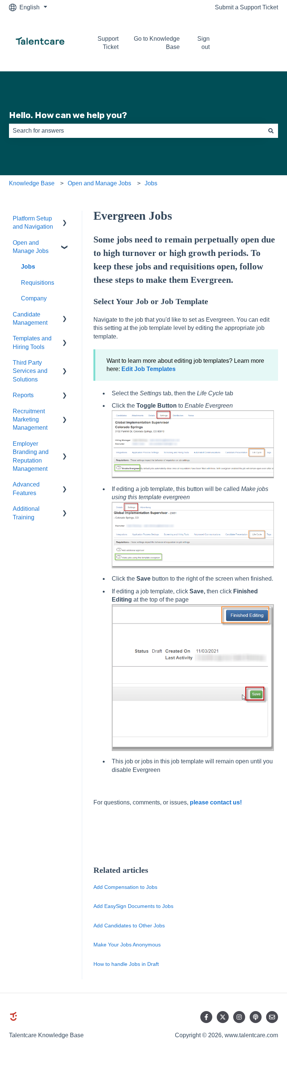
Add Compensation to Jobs (125, 887)
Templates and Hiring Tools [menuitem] (32, 342)
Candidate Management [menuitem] (30, 318)
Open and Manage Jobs (99, 183)
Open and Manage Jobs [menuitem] (31, 247)
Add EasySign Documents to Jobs (133, 906)
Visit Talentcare (254, 43)
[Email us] (272, 1017)
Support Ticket (108, 42)
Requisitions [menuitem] (37, 282)
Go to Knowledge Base (157, 42)
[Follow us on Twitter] (223, 1017)
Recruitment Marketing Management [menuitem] (30, 419)
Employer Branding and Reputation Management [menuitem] (31, 456)
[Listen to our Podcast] (256, 1017)
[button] (65, 219)
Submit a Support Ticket (246, 7)
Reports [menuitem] (23, 395)
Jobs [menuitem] (28, 266)
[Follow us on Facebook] (206, 1017)
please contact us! (216, 802)
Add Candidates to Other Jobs (129, 925)
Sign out (203, 42)
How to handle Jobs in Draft (126, 964)
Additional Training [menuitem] (26, 513)
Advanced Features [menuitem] (26, 488)
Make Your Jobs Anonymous (127, 945)
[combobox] (136, 131)
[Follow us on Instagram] (239, 1017)
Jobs (151, 183)
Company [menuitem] (34, 298)
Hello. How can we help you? (68, 115)
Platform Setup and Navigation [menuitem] (33, 222)
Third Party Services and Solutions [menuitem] (30, 371)
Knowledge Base (32, 183)
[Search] (271, 131)
